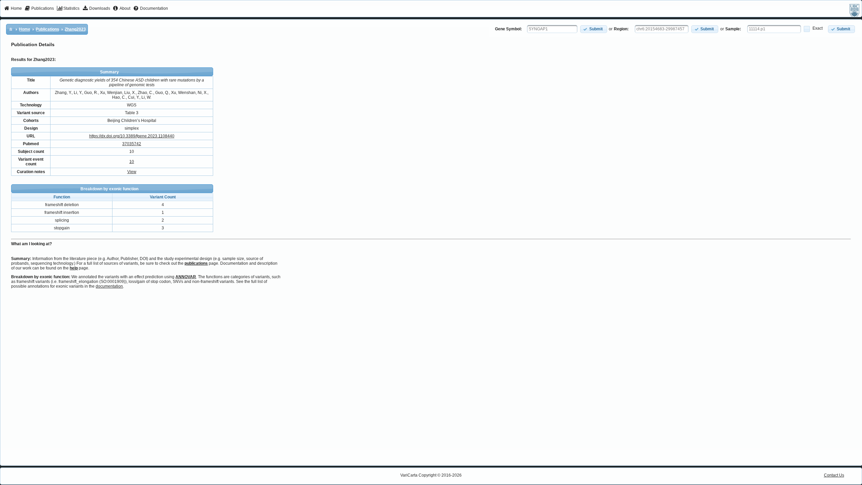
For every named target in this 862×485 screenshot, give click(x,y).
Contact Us (834, 475)
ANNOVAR (185, 276)
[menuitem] (13, 8)
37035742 (131, 143)
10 (131, 161)
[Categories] (10, 29)
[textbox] (552, 29)
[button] (593, 29)
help (74, 268)
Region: (621, 29)
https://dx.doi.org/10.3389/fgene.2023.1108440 (131, 136)
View (131, 171)
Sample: (733, 29)
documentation (109, 286)
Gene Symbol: (508, 29)
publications (196, 263)
